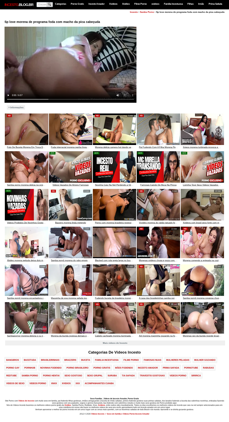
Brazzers (70, 360)
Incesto (134, 12)
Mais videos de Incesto (115, 343)
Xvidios (126, 3)
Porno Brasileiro (77, 368)
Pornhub (29, 368)
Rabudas (208, 368)
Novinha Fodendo (51, 368)
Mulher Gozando (204, 360)
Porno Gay (12, 368)
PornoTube (191, 368)
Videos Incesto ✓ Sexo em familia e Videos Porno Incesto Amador (120, 414)
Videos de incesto (26, 401)
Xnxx (54, 383)
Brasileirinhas (50, 360)
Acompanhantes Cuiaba (99, 383)
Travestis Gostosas (152, 375)
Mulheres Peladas (177, 360)
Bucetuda (30, 360)
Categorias (60, 3)
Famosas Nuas (152, 360)
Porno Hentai (51, 375)
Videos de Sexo (15, 383)
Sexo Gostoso (73, 375)
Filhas (190, 3)
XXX (78, 383)
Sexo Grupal (95, 375)
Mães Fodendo (124, 368)
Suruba (112, 375)
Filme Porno (140, 3)
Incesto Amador (96, 3)
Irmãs (201, 3)
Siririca (196, 375)
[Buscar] (49, 4)
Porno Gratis (77, 3)
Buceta (85, 360)
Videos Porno (178, 375)
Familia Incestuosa (173, 3)
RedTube (11, 375)
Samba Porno (147, 12)
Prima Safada (215, 3)
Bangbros (12, 360)
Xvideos (113, 3)
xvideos (155, 3)
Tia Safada (128, 375)
